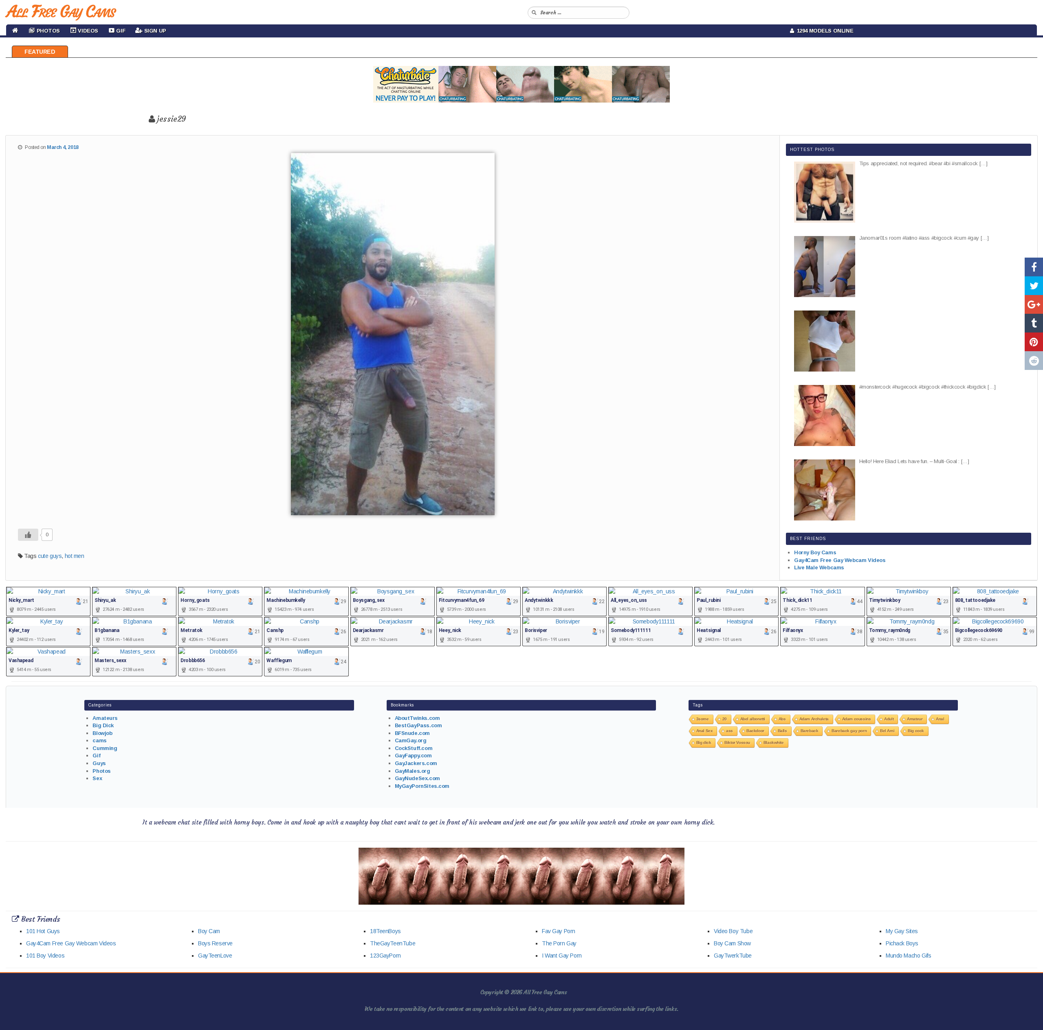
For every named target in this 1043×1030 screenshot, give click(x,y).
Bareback (810, 730)
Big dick (703, 742)
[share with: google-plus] (1034, 304)
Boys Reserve (215, 943)
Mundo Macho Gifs (908, 955)
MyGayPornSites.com (422, 786)
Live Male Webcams (819, 567)
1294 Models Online (824, 31)
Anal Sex (704, 730)
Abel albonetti (752, 719)
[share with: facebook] (1034, 267)
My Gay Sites (902, 931)
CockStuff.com (414, 748)
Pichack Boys (902, 943)
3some (702, 719)
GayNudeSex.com (417, 778)
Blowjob (102, 733)
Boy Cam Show (732, 943)
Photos (101, 771)
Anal (940, 719)
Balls (782, 730)
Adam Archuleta (814, 719)
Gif (96, 755)
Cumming (104, 748)
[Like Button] (28, 535)
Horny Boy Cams (815, 552)
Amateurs (105, 718)
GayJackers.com (416, 763)
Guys (99, 763)
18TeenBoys (385, 931)
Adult (888, 719)
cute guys (50, 556)
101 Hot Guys (43, 931)
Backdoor (755, 730)
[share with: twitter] (1034, 285)
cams (99, 740)
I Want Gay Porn (562, 955)
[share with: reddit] (1034, 360)
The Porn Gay (559, 943)
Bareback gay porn (849, 730)
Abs (782, 719)
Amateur (914, 719)
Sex (97, 778)
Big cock (916, 730)
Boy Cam (209, 931)
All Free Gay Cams (61, 11)
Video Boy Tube (733, 931)
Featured (39, 51)
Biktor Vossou (737, 742)
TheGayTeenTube (392, 943)
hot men (74, 556)
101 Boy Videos (45, 955)
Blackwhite (774, 742)
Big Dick (103, 725)
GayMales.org (412, 771)
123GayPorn (385, 955)
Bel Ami (887, 730)
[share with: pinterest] (1034, 341)
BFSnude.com (412, 733)
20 (724, 719)
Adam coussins (856, 719)
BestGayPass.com (418, 725)
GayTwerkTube (733, 955)
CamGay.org (411, 740)
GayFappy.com (413, 755)
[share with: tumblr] (1034, 323)
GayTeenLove (215, 955)
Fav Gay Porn (558, 931)
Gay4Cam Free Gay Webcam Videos (839, 560)
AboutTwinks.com (417, 718)
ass (729, 730)
